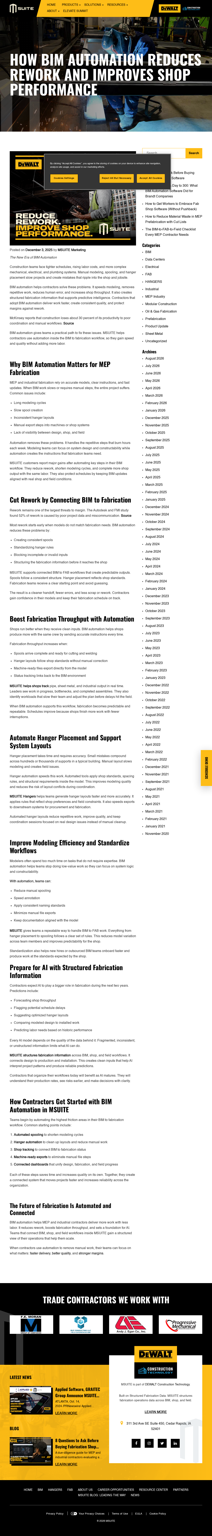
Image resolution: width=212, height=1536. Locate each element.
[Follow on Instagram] (149, 1443)
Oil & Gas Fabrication (161, 311)
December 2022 (157, 685)
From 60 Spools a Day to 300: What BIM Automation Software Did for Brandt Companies (171, 191)
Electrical (152, 267)
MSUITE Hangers (23, 796)
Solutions (92, 5)
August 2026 (154, 358)
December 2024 (157, 507)
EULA (138, 1513)
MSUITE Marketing (72, 250)
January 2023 (155, 678)
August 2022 (154, 715)
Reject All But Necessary (116, 178)
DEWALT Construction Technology (167, 1384)
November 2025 (157, 425)
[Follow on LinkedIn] (175, 1443)
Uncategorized (156, 341)
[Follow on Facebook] (136, 1443)
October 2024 (155, 522)
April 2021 (152, 804)
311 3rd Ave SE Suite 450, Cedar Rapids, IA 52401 (158, 1426)
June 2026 (153, 373)
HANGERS (153, 282)
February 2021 (156, 819)
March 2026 (154, 396)
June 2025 (153, 462)
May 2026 (152, 381)
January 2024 (155, 589)
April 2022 (152, 745)
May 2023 (152, 648)
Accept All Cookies (151, 178)
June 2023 (153, 641)
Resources (116, 5)
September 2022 (157, 707)
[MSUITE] (22, 8)
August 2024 (154, 537)
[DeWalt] (183, 8)
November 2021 (157, 774)
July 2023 (152, 633)
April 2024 (152, 566)
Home (51, 5)
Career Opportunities (116, 1490)
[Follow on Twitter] (162, 1443)
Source (68, 323)
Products (70, 5)
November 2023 (157, 603)
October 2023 (155, 611)
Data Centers (155, 259)
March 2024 (154, 574)
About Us (85, 1490)
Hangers (55, 1490)
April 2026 (152, 388)
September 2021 (157, 782)
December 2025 (157, 418)
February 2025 (156, 492)
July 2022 (152, 722)
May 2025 (152, 470)
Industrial (152, 289)
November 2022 (157, 693)
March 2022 (154, 752)
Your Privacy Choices (92, 1513)
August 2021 (154, 789)
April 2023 (152, 655)
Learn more (66, 1413)
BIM (148, 252)
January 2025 (155, 499)
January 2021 (155, 826)
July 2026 (152, 366)
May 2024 (152, 559)
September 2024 (157, 529)
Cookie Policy (157, 1513)
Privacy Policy (55, 1513)
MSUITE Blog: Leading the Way (102, 1495)
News (135, 1495)
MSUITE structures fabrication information (40, 1055)
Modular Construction (161, 304)
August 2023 (154, 626)
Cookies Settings (64, 178)
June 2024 (153, 551)
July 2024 (152, 544)
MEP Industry (155, 296)
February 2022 (156, 759)
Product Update (156, 326)
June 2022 (153, 730)
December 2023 (157, 596)
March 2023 (154, 663)
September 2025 (157, 440)
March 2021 (154, 811)
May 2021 (152, 797)
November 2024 (157, 514)
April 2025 (152, 477)
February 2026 (156, 403)
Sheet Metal (154, 334)
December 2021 (157, 767)
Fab (70, 1490)
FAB (148, 274)
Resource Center (153, 1490)
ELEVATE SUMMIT (75, 11)
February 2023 (156, 670)
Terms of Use (120, 1513)
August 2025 (154, 447)
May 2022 (152, 737)
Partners (180, 1490)
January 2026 (155, 410)
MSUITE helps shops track (29, 686)
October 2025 (155, 433)
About (52, 11)
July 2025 (152, 455)
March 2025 (154, 485)
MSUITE (16, 931)
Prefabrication (155, 319)
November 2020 (157, 834)
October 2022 (155, 700)
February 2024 (156, 581)
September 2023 (157, 618)
